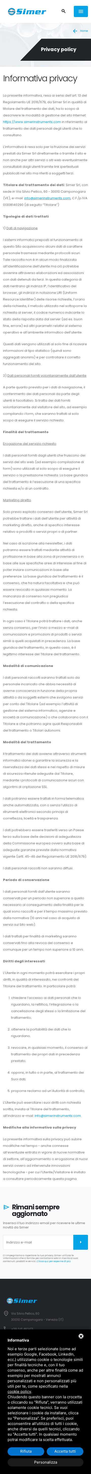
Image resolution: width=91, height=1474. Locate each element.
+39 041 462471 (22, 1329)
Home (80, 31)
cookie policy (19, 1391)
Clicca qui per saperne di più (54, 1261)
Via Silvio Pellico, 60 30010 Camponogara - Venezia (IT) (37, 1317)
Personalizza (45, 1462)
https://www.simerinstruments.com (32, 121)
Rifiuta (26, 1451)
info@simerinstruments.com (47, 198)
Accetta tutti (65, 1451)
